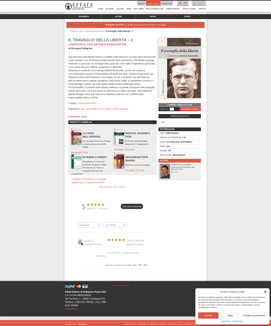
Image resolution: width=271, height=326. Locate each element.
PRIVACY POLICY (130, 324)
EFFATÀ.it (141, 4)
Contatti (202, 9)
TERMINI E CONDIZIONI (158, 324)
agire (83, 109)
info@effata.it (71, 309)
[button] (265, 291)
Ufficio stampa (189, 9)
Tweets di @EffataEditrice (120, 286)
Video (128, 9)
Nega (230, 315)
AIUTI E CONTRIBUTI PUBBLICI (187, 324)
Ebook (153, 17)
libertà (108, 109)
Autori (118, 17)
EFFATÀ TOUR (167, 4)
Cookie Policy (225, 321)
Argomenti (84, 17)
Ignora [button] (163, 25)
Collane (120, 9)
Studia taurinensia (94, 31)
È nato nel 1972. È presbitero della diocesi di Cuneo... (182, 168)
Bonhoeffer (92, 109)
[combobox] (89, 224)
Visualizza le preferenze (254, 315)
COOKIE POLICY (143, 324)
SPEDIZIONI (172, 324)
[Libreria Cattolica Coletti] (163, 122)
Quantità (164, 109)
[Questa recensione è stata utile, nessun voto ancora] (140, 265)
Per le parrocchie (155, 9)
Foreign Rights (173, 9)
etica (101, 109)
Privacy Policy (237, 321)
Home (100, 9)
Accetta (208, 315)
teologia (124, 109)
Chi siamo (109, 9)
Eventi (187, 17)
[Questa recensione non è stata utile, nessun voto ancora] (145, 265)
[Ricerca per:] (199, 4)
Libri (81, 31)
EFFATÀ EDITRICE (153, 4)
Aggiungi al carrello (190, 109)
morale (115, 109)
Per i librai (139, 9)
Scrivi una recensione (131, 206)
